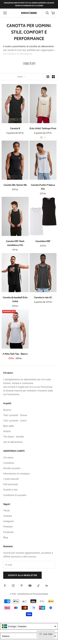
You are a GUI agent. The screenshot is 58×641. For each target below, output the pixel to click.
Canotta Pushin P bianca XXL (43, 186)
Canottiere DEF (42, 241)
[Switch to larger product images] (47, 76)
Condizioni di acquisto (14, 495)
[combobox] (29, 626)
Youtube (7, 515)
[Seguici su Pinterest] (21, 585)
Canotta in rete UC (43, 297)
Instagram (8, 521)
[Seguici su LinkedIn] (46, 585)
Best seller (8, 425)
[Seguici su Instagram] (13, 585)
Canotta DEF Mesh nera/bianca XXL (15, 243)
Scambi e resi (10, 489)
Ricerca (7, 409)
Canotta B (15, 128)
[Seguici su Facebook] (4, 585)
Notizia (7, 431)
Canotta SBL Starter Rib (15, 184)
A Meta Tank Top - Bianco (15, 353)
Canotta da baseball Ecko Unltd (15, 299)
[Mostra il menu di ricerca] (47, 13)
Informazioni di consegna (16, 473)
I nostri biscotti (11, 478)
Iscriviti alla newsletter (22, 575)
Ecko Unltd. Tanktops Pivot (43, 128)
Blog (5, 537)
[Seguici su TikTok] (38, 585)
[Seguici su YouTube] (30, 585)
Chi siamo (8, 457)
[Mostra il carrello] (53, 13)
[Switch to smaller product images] (53, 76)
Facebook (8, 532)
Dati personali (10, 484)
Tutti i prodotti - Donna (15, 415)
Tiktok (6, 510)
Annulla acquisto (11, 468)
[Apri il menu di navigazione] (5, 13)
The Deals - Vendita (13, 436)
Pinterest (8, 526)
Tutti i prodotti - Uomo (14, 420)
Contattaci (8, 462)
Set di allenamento (13, 442)
